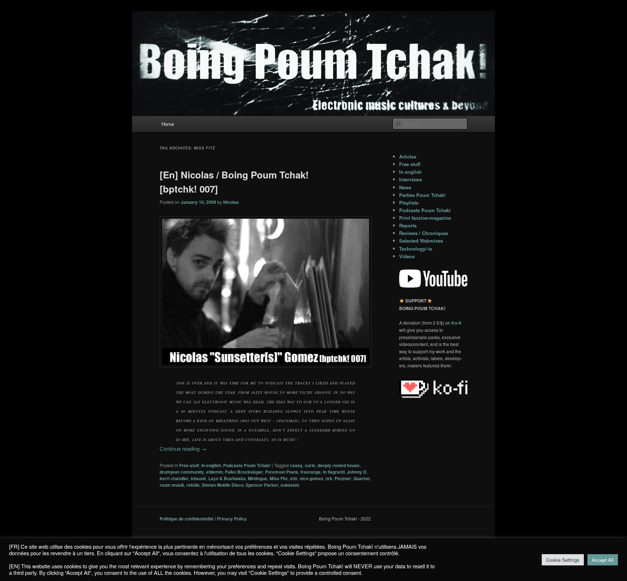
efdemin (214, 472)
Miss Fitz (279, 478)
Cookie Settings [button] (562, 559)
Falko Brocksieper (244, 472)
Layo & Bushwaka (227, 478)
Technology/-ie (415, 248)
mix (294, 478)
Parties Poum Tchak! (422, 194)
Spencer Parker (262, 485)
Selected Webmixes (421, 240)
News (405, 187)
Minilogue (257, 478)
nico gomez (311, 478)
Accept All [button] (603, 559)
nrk (328, 478)
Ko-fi (456, 323)
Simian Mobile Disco (222, 485)
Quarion (361, 478)
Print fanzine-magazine (425, 217)
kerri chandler (174, 478)
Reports (408, 225)
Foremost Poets (281, 472)
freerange (310, 472)
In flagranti (334, 472)
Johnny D (356, 472)
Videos (407, 256)
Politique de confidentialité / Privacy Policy (203, 518)
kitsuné (198, 478)
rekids (193, 485)
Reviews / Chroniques (423, 233)
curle (310, 465)
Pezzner (343, 478)
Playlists (408, 202)
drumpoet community (182, 472)
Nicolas (231, 202)
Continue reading (183, 448)
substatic (290, 485)
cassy (296, 465)
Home (167, 123)
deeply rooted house (338, 465)
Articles (407, 156)
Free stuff (189, 465)
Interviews (410, 179)
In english (211, 465)
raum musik (172, 485)
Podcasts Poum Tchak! (247, 465)
